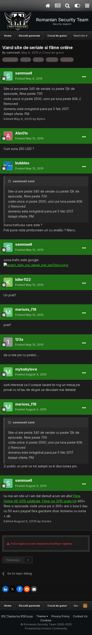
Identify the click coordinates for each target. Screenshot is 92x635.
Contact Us (80, 616)
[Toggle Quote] (10, 181)
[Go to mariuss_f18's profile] (8, 312)
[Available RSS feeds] (85, 605)
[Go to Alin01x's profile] (8, 135)
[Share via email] (34, 589)
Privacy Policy (60, 616)
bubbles (22, 163)
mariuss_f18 (25, 309)
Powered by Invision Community (46, 628)
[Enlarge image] (36, 265)
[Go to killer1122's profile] (8, 282)
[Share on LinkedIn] (5, 589)
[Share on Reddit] (27, 589)
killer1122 (23, 279)
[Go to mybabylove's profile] (8, 371)
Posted (28, 78)
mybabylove (26, 369)
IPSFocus (27, 616)
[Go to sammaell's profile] (8, 76)
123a (19, 339)
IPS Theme (8, 616)
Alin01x (21, 133)
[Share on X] (12, 589)
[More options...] (83, 77)
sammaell (13, 52)
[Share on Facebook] (20, 589)
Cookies (46, 620)
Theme (41, 616)
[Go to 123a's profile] (8, 342)
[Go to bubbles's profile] (8, 165)
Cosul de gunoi (53, 52)
